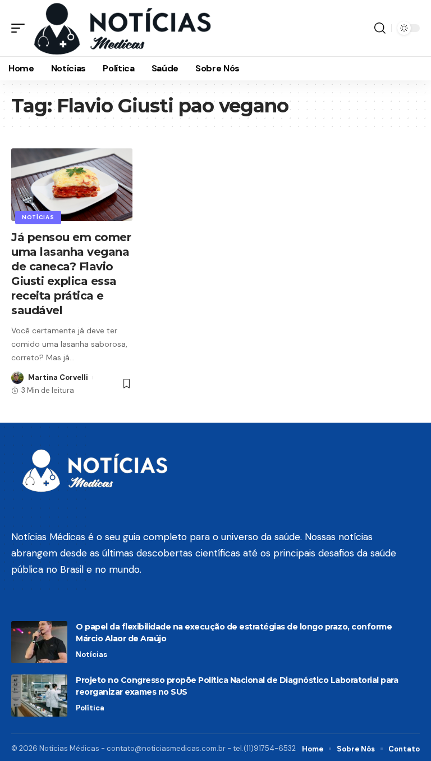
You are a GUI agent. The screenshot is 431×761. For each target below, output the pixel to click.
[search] (380, 28)
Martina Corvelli (58, 377)
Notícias (38, 217)
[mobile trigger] (20, 28)
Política (90, 708)
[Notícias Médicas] (122, 28)
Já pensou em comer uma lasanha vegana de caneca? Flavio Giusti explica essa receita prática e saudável (71, 273)
